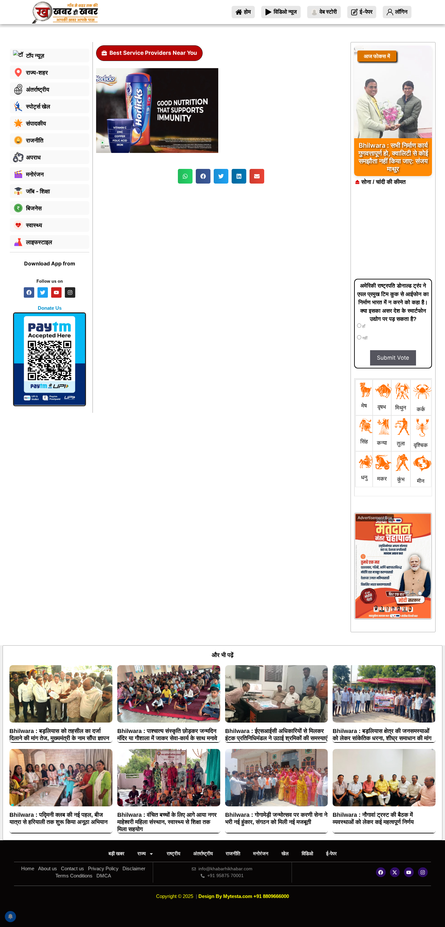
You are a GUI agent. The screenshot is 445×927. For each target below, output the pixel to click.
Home (27, 868)
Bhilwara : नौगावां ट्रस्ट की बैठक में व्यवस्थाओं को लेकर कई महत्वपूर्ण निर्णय (373, 818)
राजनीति (233, 853)
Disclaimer (133, 868)
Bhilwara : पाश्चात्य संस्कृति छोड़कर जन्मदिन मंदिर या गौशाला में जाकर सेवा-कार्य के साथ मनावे (167, 734)
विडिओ (307, 853)
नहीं (364, 338)
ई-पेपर (331, 853)
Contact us (72, 868)
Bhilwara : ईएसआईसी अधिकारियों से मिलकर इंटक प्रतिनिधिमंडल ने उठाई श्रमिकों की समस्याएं (276, 734)
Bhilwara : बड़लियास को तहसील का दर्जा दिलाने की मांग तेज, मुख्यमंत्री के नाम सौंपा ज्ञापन (59, 734)
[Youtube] (409, 872)
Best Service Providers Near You (153, 53)
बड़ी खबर (116, 853)
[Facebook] (381, 872)
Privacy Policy (103, 868)
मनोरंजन (260, 853)
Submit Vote (393, 357)
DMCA (103, 875)
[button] (185, 176)
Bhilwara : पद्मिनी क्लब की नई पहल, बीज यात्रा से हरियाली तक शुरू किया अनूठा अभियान (58, 818)
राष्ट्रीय (173, 853)
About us (47, 868)
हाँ (363, 326)
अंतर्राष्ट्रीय (203, 853)
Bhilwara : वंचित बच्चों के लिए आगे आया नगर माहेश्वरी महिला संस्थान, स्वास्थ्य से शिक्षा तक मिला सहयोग (167, 822)
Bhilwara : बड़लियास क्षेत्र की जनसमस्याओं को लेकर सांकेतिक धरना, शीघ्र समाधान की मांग (382, 734)
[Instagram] (423, 872)
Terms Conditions (74, 875)
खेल (285, 853)
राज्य (141, 853)
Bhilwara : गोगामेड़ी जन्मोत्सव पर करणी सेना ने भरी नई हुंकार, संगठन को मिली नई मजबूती (276, 818)
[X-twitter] (395, 872)
